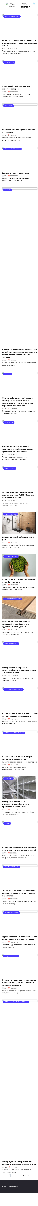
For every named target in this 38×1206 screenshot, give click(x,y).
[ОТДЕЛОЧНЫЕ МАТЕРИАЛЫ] (19, 709)
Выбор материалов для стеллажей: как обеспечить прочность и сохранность (15, 804)
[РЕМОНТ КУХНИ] (19, 488)
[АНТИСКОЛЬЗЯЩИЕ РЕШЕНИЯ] (19, 753)
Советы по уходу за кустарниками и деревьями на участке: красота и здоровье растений (19, 982)
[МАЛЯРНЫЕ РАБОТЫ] (19, 663)
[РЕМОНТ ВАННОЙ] (19, 533)
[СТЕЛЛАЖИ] (19, 797)
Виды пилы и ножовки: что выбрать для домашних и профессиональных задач (19, 42)
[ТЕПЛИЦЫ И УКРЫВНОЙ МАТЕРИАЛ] (19, 1157)
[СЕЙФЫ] (19, 843)
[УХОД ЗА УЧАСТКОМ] (19, 976)
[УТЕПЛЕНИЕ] (19, 125)
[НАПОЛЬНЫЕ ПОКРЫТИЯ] (19, 617)
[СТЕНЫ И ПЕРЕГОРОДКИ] (19, 169)
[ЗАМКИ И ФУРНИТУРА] (19, 887)
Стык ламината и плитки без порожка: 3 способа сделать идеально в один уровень (16, 624)
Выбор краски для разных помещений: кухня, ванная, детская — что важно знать (19, 670)
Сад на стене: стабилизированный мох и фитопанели (18, 580)
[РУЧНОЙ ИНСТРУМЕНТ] (19, 36)
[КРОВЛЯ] (19, 394)
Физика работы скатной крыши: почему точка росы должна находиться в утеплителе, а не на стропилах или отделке (18, 402)
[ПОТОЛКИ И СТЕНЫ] (19, 575)
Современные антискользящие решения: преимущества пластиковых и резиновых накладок (19, 759)
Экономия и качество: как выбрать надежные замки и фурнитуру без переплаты (18, 893)
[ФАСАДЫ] (19, 345)
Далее (26, 1176)
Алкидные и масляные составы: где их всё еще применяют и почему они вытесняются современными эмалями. (19, 353)
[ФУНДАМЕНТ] (19, 442)
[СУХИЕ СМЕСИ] (19, 82)
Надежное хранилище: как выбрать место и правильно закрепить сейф (19, 848)
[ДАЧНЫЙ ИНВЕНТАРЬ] (19, 932)
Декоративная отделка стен (15, 173)
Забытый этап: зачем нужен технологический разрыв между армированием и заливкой (17, 449)
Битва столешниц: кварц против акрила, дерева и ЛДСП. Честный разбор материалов (18, 494)
